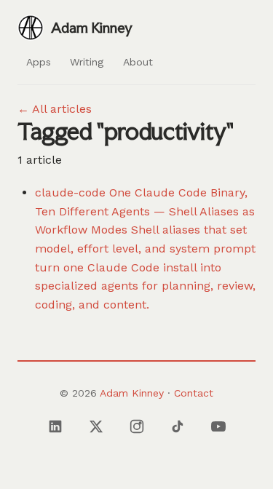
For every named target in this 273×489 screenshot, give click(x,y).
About (138, 62)
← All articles (54, 109)
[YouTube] (218, 426)
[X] (96, 426)
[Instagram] (137, 426)
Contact (193, 393)
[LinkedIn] (55, 426)
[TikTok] (178, 426)
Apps (38, 62)
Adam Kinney (132, 393)
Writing (86, 62)
